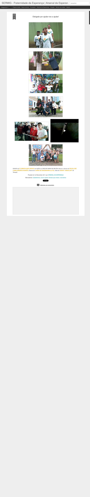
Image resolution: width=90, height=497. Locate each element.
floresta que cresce (54, 177)
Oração (52, 7)
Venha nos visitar (60, 7)
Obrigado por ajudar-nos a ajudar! (46, 16)
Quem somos (25, 7)
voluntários (63, 177)
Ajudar (68, 7)
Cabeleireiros (36, 177)
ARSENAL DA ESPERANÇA (55, 175)
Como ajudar (44, 177)
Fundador (33, 7)
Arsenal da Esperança (43, 7)
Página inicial (16, 7)
